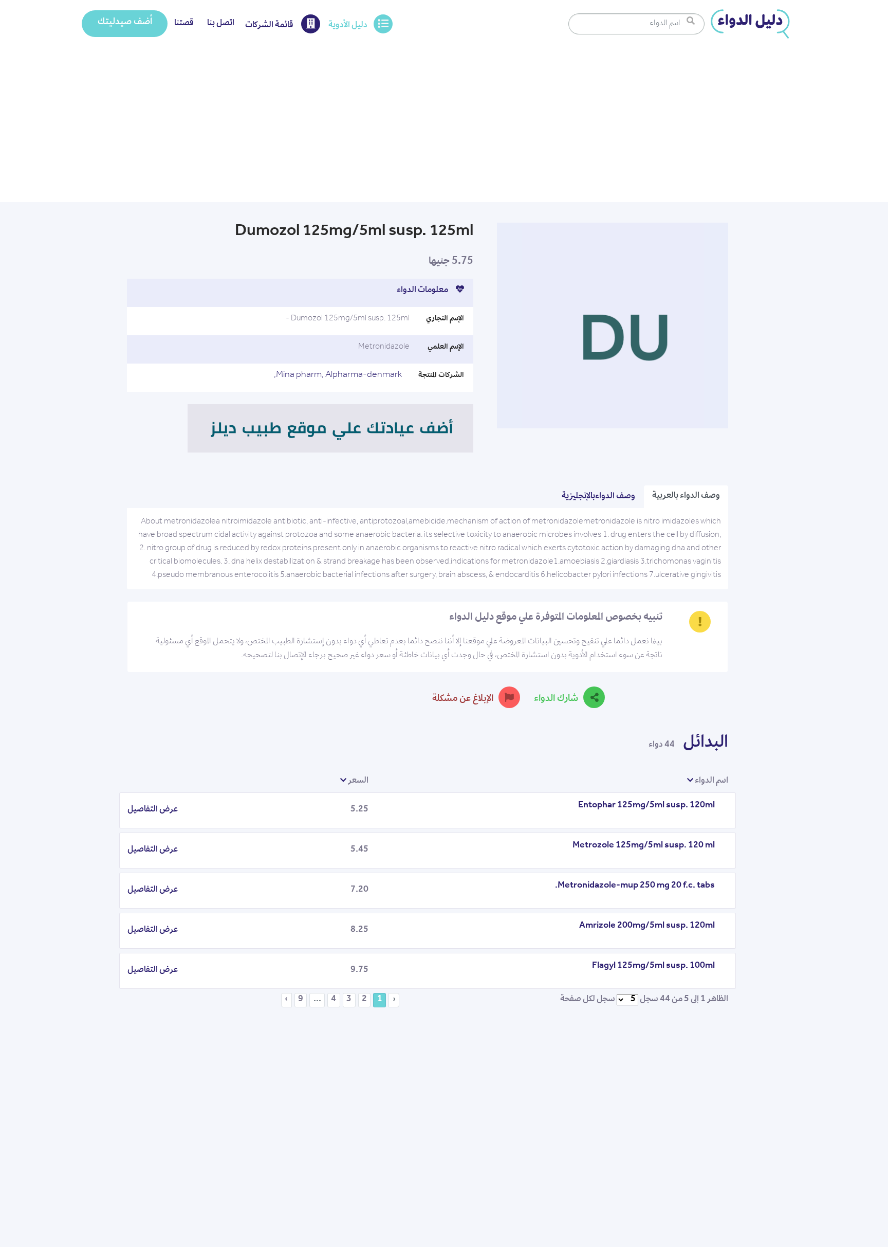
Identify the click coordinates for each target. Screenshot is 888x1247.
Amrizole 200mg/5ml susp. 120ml (647, 926)
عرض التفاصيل (152, 810)
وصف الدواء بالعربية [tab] (686, 496)
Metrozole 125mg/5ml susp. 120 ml (643, 846)
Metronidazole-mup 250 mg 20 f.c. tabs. (635, 886)
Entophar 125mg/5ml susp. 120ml (646, 805)
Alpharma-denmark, (338, 375)
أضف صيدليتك (125, 22)
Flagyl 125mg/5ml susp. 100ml (653, 966)
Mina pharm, (300, 375)
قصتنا (184, 23)
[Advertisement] (444, 125)
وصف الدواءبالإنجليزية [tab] (598, 496)
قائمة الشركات (270, 25)
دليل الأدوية (347, 25)
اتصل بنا (220, 23)
